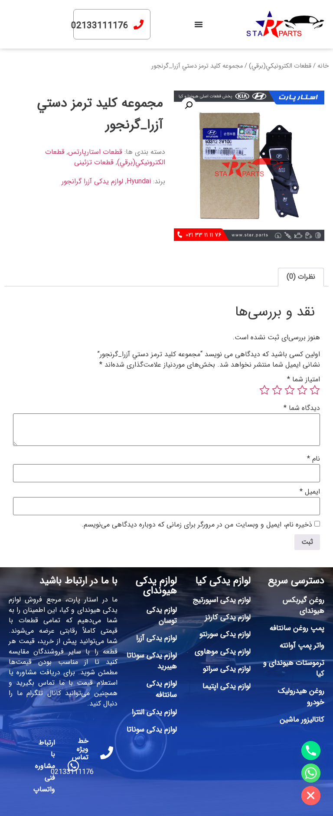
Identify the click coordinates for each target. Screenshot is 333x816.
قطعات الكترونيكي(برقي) (280, 66)
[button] (188, 105)
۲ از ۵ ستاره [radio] (302, 390)
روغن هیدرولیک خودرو (301, 696)
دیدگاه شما (302, 408)
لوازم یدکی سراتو (227, 669)
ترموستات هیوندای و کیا (293, 668)
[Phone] (310, 750)
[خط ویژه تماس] (106, 752)
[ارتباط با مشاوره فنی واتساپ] (73, 765)
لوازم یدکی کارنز (228, 617)
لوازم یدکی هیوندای (156, 585)
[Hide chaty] (310, 795)
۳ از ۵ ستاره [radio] (289, 390)
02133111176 (99, 26)
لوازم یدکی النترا (154, 712)
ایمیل (310, 491)
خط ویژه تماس (80, 749)
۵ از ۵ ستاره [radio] (264, 390)
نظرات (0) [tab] (301, 276)
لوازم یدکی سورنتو (225, 634)
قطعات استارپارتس (95, 151)
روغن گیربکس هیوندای (303, 605)
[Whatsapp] (310, 773)
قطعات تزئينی (94, 162)
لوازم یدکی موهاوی (223, 651)
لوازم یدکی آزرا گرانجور (92, 181)
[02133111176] (139, 24)
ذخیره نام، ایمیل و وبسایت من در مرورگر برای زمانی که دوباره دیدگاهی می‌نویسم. (197, 524)
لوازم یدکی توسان (162, 615)
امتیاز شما (303, 379)
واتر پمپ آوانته (302, 645)
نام (313, 458)
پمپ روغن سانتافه (297, 628)
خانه (323, 66)
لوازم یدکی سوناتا (152, 729)
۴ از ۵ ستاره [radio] (277, 390)
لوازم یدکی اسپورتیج (222, 600)
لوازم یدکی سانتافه (162, 689)
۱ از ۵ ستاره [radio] (315, 390)
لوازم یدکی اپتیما (226, 686)
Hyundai (139, 181)
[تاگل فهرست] (198, 24)
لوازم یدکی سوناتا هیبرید (152, 661)
